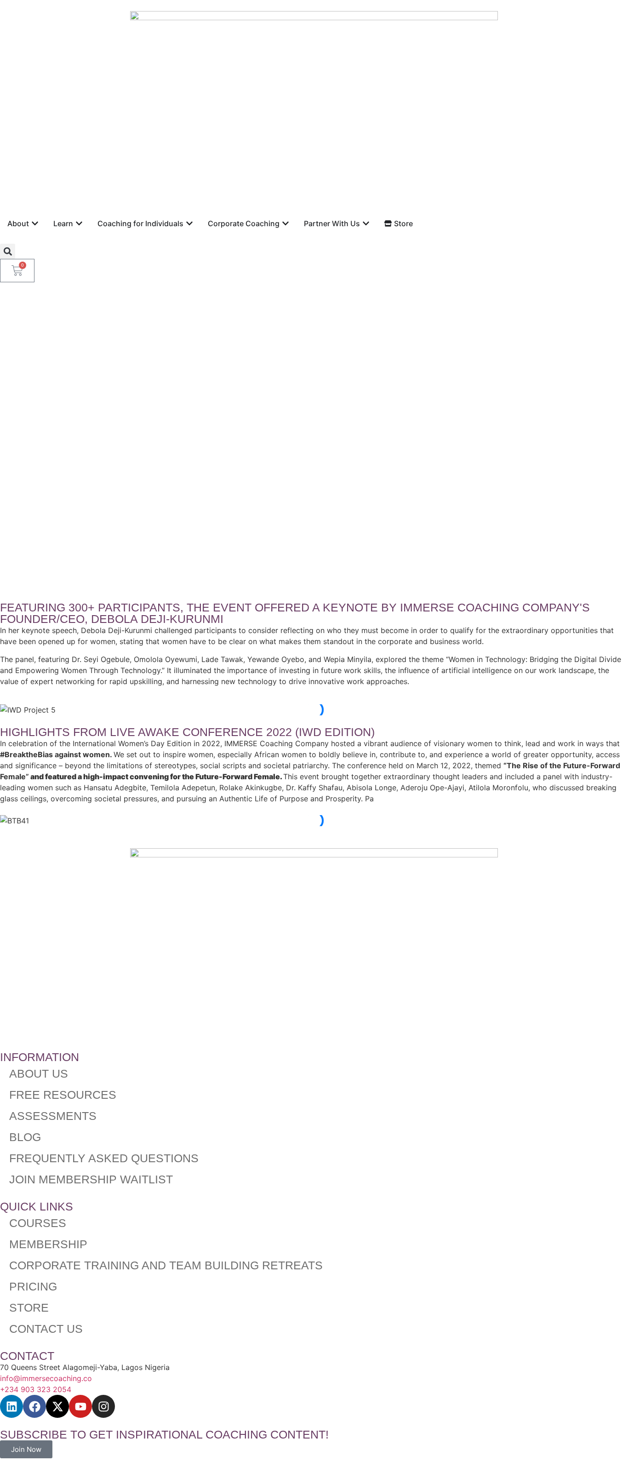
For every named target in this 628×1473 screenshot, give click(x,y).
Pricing (33, 1286)
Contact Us (46, 1328)
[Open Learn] (79, 223)
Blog (25, 1136)
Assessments (53, 1115)
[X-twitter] (57, 1406)
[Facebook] (34, 1406)
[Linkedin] (11, 1406)
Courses (37, 1222)
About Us (38, 1073)
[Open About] (35, 223)
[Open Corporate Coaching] (285, 223)
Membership (48, 1244)
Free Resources (62, 1094)
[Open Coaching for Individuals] (189, 223)
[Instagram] (103, 1406)
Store (29, 1307)
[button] (7, 251)
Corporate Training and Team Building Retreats (166, 1265)
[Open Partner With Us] (366, 223)
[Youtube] (80, 1406)
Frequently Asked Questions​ (104, 1158)
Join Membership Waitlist (91, 1179)
